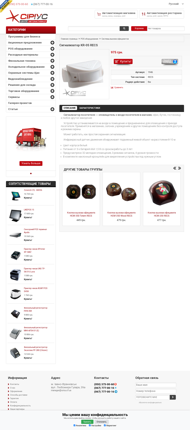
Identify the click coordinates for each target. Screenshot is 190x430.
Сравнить (118, 87)
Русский (174, 3)
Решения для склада (22, 84)
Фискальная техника (21, 60)
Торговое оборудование (23, 91)
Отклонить (102, 422)
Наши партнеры (17, 409)
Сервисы (14, 97)
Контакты (14, 384)
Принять (87, 422)
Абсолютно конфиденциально (150, 403)
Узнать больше (31, 163)
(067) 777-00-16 (43, 4)
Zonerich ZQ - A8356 (33, 190)
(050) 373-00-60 (18, 4)
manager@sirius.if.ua (61, 390)
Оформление (16, 391)
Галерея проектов (20, 103)
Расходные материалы (23, 54)
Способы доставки (18, 395)
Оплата (13, 402)
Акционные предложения (25, 42)
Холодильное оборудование (26, 66)
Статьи (13, 109)
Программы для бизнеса (24, 36)
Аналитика (81, 425)
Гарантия (14, 398)
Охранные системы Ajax (24, 72)
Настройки (96, 425)
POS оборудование (20, 48)
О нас (12, 388)
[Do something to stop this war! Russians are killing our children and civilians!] (6, 6)
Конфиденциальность (20, 406)
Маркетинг (111, 425)
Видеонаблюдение (20, 78)
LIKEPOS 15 (29, 210)
